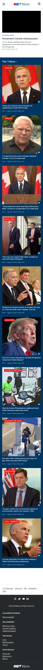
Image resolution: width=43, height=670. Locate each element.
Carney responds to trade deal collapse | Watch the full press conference (19, 560)
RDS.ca (5, 659)
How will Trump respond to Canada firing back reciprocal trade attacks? (21, 359)
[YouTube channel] (23, 598)
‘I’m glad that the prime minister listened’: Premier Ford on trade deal (19, 157)
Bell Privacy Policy (9, 626)
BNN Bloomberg (8, 642)
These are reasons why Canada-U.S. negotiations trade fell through (17, 107)
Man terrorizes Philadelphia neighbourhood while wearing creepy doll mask (20, 409)
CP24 (4, 640)
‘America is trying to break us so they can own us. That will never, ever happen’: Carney (21, 308)
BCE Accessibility (8, 617)
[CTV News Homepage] (21, 4)
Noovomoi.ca (7, 656)
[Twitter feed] (15, 598)
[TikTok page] (19, 598)
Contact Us (18, 588)
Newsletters (32, 588)
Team (4, 591)
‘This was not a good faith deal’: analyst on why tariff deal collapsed (20, 258)
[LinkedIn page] (28, 598)
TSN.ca (5, 645)
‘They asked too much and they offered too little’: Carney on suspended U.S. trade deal (20, 208)
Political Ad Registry (9, 631)
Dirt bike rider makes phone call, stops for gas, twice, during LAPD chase (19, 460)
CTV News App (8, 588)
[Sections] (4, 4)
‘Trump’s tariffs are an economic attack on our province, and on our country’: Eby (20, 510)
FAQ (25, 588)
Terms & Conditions (9, 628)
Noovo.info (6, 654)
